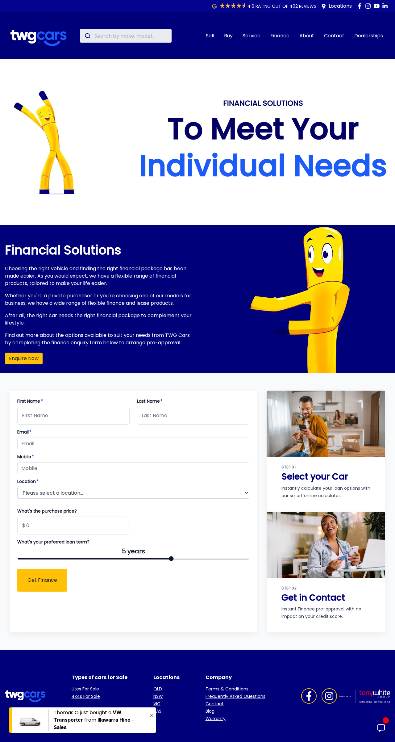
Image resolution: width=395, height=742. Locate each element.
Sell (210, 35)
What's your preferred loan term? (53, 542)
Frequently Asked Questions (235, 696)
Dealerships (368, 35)
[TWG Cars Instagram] (369, 6)
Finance (279, 35)
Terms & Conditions (227, 689)
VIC (156, 704)
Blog (210, 711)
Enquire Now (24, 358)
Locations (340, 6)
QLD (157, 689)
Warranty (216, 718)
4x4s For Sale (86, 696)
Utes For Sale (85, 689)
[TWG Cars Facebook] (361, 6)
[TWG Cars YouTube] (378, 6)
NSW (158, 696)
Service (251, 35)
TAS (157, 711)
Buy (228, 35)
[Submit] (87, 36)
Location (28, 481)
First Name (30, 401)
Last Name (150, 401)
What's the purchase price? (47, 511)
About (306, 35)
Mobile (25, 457)
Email (24, 432)
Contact (334, 35)
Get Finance (42, 580)
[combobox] (126, 36)
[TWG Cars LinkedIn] (386, 6)
